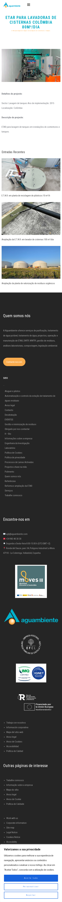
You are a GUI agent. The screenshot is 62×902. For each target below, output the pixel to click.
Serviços (9, 490)
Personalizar (31, 887)
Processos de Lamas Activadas (19, 462)
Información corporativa (17, 727)
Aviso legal (10, 405)
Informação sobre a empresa (19, 785)
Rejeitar (31, 895)
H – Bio (8, 434)
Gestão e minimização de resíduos (20, 424)
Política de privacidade (15, 457)
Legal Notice (11, 832)
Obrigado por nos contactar (17, 429)
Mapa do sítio (12, 790)
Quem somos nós (13, 476)
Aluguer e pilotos (12, 391)
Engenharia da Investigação (17, 443)
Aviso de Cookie (13, 799)
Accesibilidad (12, 746)
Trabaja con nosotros (16, 722)
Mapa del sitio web (14, 732)
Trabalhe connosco (13, 495)
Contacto (9, 410)
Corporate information (16, 823)
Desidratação (11, 415)
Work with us (12, 818)
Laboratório (10, 448)
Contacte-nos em (14, 362)
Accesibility (11, 842)
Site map (10, 827)
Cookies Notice (13, 837)
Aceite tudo (31, 878)
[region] (31, 873)
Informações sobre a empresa (18, 438)
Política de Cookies (13, 452)
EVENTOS (9, 419)
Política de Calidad (14, 751)
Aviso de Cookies (14, 741)
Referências (10, 481)
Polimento (9, 471)
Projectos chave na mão (16, 467)
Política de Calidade (15, 804)
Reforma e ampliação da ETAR (18, 486)
